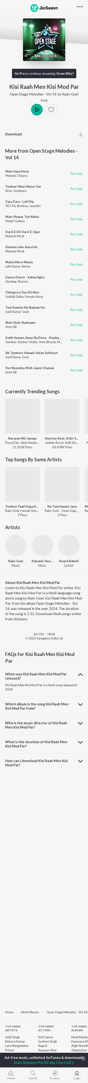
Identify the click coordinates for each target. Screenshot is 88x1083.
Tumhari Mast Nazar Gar (23, 186)
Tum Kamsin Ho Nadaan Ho (25, 307)
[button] (51, 110)
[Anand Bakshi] (69, 545)
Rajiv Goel (70, 94)
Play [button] (37, 110)
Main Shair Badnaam (20, 322)
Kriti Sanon (45, 1037)
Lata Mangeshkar (17, 1046)
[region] (44, 1011)
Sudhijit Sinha (14, 296)
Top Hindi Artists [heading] (13, 1028)
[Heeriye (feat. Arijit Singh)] (62, 416)
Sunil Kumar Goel (17, 312)
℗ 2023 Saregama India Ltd (44, 638)
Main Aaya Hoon (17, 171)
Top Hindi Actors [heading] (46, 1028)
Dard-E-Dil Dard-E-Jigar (22, 232)
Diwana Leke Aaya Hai (21, 247)
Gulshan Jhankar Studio (21, 342)
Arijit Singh (12, 1037)
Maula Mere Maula (19, 262)
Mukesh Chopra (16, 175)
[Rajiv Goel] (16, 545)
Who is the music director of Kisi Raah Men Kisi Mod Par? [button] (36, 725)
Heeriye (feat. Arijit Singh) (62, 438)
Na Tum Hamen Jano (62, 506)
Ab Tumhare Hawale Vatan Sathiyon (31, 353)
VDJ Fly (10, 206)
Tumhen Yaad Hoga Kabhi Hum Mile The (22, 506)
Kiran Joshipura (16, 191)
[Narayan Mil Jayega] (22, 416)
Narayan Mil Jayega (22, 438)
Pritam (9, 1050)
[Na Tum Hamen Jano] (62, 484)
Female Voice (34, 296)
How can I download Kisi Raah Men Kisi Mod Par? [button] (36, 763)
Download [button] (13, 134)
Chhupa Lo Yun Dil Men (22, 292)
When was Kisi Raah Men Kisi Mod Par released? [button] (36, 676)
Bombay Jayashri (29, 206)
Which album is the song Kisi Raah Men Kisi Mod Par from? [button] (37, 706)
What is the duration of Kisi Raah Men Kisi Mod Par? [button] (36, 744)
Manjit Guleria (15, 221)
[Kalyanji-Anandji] (42, 545)
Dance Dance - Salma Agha (24, 277)
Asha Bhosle (47, 342)
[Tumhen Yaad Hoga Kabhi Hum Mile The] (22, 484)
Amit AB (11, 327)
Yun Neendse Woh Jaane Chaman (29, 368)
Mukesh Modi (14, 236)
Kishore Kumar (15, 1041)
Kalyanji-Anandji (42, 561)
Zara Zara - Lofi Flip (19, 201)
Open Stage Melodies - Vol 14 (33, 94)
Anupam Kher (47, 1050)
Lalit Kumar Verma (17, 266)
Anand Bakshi (69, 561)
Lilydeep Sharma (16, 281)
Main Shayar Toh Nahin (22, 217)
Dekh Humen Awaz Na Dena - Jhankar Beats (37, 338)
